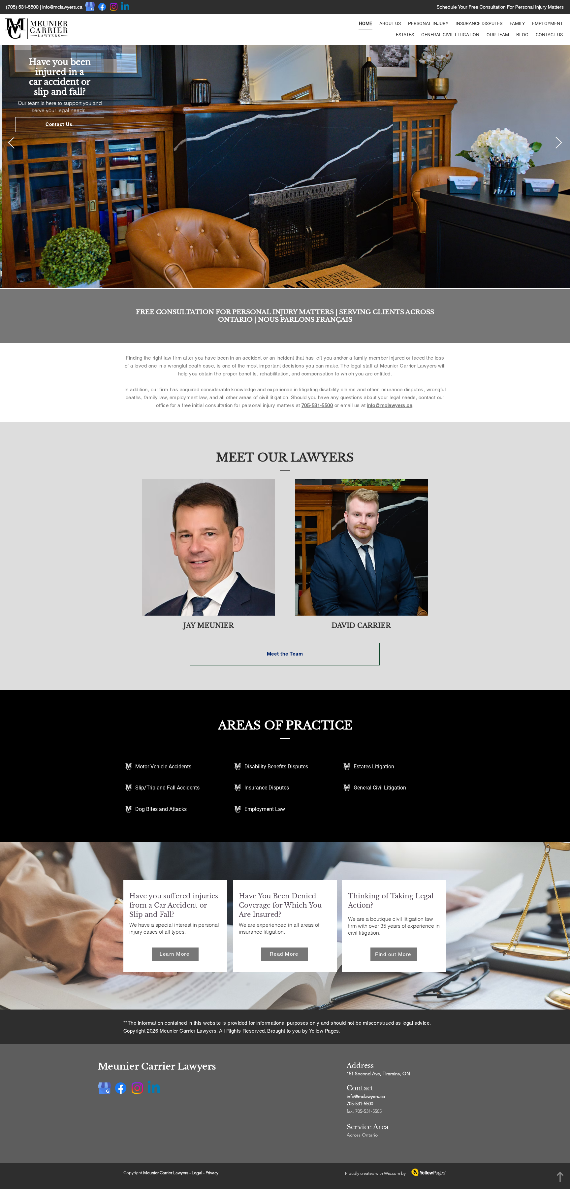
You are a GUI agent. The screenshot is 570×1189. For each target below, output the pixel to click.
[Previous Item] (11, 143)
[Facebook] (102, 7)
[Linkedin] (125, 7)
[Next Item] (558, 143)
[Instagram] (114, 7)
